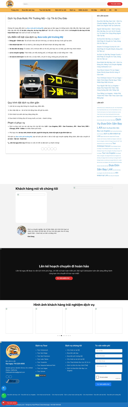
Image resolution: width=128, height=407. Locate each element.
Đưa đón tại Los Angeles (28, 394)
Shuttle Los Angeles (111, 138)
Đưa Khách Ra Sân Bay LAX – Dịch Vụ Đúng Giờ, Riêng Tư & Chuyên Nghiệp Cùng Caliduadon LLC (109, 64)
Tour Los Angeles (108, 153)
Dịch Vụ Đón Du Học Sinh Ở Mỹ (77, 365)
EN (116, 10)
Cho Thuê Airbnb (118, 107)
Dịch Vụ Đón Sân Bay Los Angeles (110, 116)
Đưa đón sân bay (72, 353)
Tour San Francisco (43, 356)
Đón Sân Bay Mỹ (112, 162)
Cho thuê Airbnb (88, 394)
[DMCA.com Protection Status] (41, 375)
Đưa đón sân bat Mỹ (100, 394)
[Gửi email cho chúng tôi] (10, 376)
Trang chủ (15, 10)
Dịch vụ (72, 10)
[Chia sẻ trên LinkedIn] (55, 148)
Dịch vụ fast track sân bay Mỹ (73, 394)
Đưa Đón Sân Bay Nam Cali (109, 173)
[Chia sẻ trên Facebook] (42, 148)
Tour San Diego (42, 353)
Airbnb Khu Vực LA (101, 107)
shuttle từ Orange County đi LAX (112, 141)
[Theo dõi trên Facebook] (7, 376)
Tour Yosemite (42, 362)
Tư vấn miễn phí (103, 384)
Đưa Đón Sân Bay (104, 165)
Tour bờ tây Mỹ (45, 10)
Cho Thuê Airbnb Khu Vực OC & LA (78, 362)
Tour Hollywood (42, 350)
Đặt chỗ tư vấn (60, 10)
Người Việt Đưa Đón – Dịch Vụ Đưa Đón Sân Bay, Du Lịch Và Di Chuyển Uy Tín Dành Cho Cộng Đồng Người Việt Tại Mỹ (109, 32)
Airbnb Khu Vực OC (110, 107)
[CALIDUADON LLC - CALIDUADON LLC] (13, 4)
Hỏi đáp (94, 10)
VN (110, 10)
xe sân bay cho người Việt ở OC (111, 160)
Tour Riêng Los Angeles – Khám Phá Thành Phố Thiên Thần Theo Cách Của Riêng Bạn (109, 96)
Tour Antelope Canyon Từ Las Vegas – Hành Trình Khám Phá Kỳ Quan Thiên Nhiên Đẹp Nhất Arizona (109, 80)
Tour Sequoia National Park (46, 365)
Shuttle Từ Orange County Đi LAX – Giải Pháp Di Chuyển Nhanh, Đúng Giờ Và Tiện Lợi (109, 49)
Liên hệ (103, 10)
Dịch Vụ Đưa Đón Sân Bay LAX (109, 123)
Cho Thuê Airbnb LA (114, 109)
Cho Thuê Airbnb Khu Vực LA (103, 109)
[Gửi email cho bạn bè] (48, 148)
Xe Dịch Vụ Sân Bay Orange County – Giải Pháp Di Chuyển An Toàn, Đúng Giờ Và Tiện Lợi (109, 57)
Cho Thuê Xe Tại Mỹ (110, 112)
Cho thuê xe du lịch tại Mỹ (75, 359)
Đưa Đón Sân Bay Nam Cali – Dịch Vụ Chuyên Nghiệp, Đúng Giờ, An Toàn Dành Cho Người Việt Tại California (109, 23)
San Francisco (104, 138)
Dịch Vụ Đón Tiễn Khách (110, 120)
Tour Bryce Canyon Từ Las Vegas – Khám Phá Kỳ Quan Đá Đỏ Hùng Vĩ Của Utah (108, 72)
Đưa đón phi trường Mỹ (75, 356)
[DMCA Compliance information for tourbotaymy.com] (12, 381)
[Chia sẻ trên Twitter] (45, 148)
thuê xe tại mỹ (109, 143)
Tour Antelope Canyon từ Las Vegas (110, 148)
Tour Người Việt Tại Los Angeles (112, 155)
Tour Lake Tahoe (42, 359)
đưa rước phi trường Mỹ (50, 37)
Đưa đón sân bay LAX (13, 394)
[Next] (67, 233)
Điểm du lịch (83, 10)
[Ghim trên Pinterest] (52, 148)
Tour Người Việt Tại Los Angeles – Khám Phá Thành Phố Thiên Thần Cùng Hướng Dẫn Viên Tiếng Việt (108, 88)
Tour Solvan (41, 371)
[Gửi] (105, 4)
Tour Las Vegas (42, 368)
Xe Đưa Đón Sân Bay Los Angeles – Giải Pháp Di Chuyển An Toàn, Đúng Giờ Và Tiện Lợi (109, 41)
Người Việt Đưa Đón (105, 136)
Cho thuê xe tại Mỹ (73, 350)
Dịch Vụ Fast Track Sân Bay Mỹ (107, 114)
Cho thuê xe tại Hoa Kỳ (43, 394)
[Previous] (18, 233)
